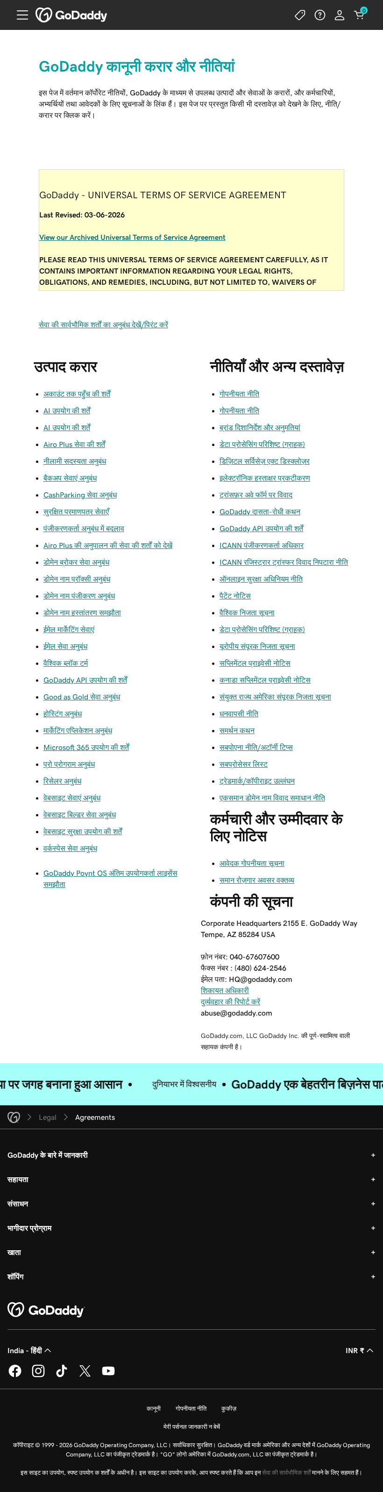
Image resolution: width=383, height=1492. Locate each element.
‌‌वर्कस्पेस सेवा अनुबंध (70, 848)
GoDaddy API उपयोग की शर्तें (85, 680)
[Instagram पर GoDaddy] (38, 1375)
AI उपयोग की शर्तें (66, 410)
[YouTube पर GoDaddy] (108, 1375)
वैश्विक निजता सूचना (247, 612)
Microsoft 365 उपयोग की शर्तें (86, 747)
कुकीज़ (228, 1409)
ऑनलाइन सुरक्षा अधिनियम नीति (261, 579)
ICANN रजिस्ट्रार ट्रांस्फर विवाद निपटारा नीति (284, 562)
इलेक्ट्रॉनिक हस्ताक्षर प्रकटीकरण (265, 478)
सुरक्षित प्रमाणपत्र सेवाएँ (76, 511)
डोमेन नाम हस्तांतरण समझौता (82, 612)
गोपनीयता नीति (239, 393)
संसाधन (17, 1203)
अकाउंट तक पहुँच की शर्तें (76, 393)
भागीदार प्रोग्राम (29, 1228)
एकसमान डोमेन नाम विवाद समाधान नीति (272, 797)
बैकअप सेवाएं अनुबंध (70, 478)
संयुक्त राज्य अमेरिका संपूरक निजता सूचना (275, 696)
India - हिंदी (24, 1350)
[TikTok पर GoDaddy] (61, 1375)
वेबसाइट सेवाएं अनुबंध (71, 797)
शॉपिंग (15, 1276)
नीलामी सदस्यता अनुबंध (74, 461)
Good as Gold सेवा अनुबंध (81, 696)
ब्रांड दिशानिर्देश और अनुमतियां (260, 427)
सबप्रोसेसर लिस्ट (244, 764)
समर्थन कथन (237, 730)
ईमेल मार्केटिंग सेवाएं (68, 629)
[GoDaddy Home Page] (46, 1310)
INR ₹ (355, 1350)
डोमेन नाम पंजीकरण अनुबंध (79, 595)
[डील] (300, 15)
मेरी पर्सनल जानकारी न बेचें (191, 1427)
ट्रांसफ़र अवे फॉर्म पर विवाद (256, 494)
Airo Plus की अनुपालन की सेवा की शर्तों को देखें (107, 545)
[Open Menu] (18, 15)
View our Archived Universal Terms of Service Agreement (132, 237)
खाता (14, 1252)
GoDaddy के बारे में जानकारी (47, 1155)
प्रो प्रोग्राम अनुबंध (69, 764)
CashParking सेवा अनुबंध (80, 494)
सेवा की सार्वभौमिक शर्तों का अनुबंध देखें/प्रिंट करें (103, 324)
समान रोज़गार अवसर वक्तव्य (257, 880)
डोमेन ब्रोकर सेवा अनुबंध (76, 562)
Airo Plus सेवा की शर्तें (74, 444)
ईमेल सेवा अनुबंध (65, 646)
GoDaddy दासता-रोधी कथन (260, 511)
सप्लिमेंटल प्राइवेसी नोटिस (255, 663)
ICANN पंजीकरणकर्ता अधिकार (262, 545)
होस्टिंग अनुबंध (62, 713)
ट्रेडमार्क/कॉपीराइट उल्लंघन (257, 781)
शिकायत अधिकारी (225, 990)
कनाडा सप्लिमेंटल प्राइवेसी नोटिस (265, 680)
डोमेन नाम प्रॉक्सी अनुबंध (76, 579)
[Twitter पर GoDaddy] (85, 1375)
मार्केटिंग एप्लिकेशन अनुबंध (77, 730)
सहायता (17, 1179)
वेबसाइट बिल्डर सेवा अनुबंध (79, 814)
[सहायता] (320, 15)
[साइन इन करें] (339, 15)
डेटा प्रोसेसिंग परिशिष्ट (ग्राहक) (262, 444)
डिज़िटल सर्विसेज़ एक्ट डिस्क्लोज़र (265, 461)
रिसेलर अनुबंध (62, 781)
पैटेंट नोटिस (235, 595)
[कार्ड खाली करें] (359, 15)
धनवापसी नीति (239, 713)
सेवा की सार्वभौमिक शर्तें (286, 1473)
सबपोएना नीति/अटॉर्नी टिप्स (256, 747)
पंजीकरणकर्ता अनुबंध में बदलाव (83, 528)
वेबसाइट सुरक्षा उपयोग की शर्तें (82, 831)
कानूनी (154, 1409)
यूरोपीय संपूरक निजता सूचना (257, 646)
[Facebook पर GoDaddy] (14, 1375)
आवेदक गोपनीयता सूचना (252, 863)
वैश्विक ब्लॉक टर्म (65, 663)
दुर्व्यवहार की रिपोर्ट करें (230, 1001)
